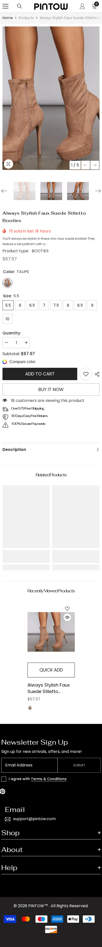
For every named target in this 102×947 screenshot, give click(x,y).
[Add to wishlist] (67, 608)
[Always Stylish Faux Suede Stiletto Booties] (51, 632)
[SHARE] (96, 374)
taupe (29, 707)
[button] (85, 165)
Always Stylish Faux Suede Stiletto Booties (48, 688)
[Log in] (82, 6)
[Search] (20, 6)
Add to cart (40, 374)
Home (7, 17)
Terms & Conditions (49, 778)
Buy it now (51, 389)
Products (26, 17)
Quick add (51, 670)
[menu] (5, 6)
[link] (86, 374)
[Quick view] (67, 617)
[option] (51, 98)
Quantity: (11, 333)
